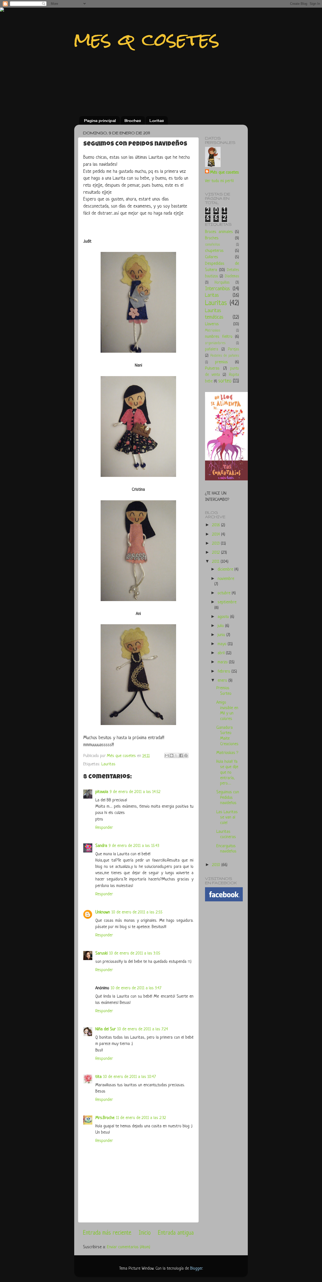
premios (221, 362)
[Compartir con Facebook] (181, 755)
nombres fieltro (218, 336)
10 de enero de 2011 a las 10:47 (129, 1076)
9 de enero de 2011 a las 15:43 (134, 845)
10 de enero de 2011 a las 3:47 (136, 988)
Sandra (101, 845)
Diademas (232, 276)
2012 (216, 552)
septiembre (227, 602)
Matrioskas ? (227, 752)
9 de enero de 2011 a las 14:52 (135, 792)
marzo (223, 662)
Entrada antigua (176, 1233)
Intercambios (217, 289)
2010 (216, 865)
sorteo (224, 381)
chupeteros (214, 250)
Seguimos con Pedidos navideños (227, 797)
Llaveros (212, 324)
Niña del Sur (105, 1029)
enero (223, 680)
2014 (216, 534)
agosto (224, 616)
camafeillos (212, 245)
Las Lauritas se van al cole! (227, 817)
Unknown (102, 912)
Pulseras (212, 368)
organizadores (215, 343)
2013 (216, 543)
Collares (211, 257)
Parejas (233, 349)
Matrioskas (212, 331)
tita (98, 1076)
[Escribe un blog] (171, 755)
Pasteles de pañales (224, 356)
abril (222, 653)
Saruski (101, 953)
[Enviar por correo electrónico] (166, 755)
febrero (224, 671)
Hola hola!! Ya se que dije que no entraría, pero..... (227, 772)
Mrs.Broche (104, 1117)
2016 (216, 525)
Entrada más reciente (107, 1233)
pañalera (211, 349)
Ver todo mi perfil (219, 181)
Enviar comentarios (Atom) (128, 1247)
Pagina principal (100, 120)
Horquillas (222, 283)
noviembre (226, 578)
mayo (223, 644)
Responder (104, 827)
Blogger (196, 1268)
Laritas (212, 295)
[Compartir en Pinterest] (185, 755)
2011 (216, 561)
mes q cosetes (147, 39)
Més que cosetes (224, 172)
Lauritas (108, 764)
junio (222, 635)
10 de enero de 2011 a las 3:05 (134, 953)
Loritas (156, 120)
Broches (133, 120)
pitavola (101, 792)
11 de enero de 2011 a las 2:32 (141, 1117)
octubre (225, 593)
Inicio (145, 1233)
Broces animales (219, 231)
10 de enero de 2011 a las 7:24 (142, 1029)
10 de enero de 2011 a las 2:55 (137, 912)
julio (221, 625)
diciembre (226, 569)
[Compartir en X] (176, 755)
